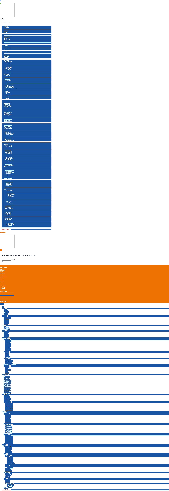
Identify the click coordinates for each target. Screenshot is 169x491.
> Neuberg (7, 97)
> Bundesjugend (8, 213)
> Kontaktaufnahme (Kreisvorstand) (8, 146)
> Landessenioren (8, 207)
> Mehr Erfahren (6, 487)
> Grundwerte (7, 75)
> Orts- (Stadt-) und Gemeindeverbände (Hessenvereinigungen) (8, 111)
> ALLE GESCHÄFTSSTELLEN (8, 178)
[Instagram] (9, 295)
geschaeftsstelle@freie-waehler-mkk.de (6, 22)
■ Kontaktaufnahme (3, 287)
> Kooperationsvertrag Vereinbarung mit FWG (9, 87)
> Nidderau (7, 98)
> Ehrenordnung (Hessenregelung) (8, 70)
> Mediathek (6, 57)
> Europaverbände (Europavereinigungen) (8, 121)
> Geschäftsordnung (9, 61)
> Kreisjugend (7, 452)
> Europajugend (8, 220)
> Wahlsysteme (6, 129)
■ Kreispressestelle (3, 285)
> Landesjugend (8, 206)
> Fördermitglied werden (9, 84)
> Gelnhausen (7, 92)
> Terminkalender (7, 55)
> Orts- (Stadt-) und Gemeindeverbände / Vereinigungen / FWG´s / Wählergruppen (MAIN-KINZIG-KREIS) (8, 106)
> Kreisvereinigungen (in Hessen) (11, 195)
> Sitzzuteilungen (7, 39)
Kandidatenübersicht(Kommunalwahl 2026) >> (9, 135)
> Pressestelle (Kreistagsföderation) (9, 162)
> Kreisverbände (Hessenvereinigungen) (8, 114)
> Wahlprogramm (8, 80)
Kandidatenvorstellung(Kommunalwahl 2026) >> (9, 137)
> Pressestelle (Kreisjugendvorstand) (9, 174)
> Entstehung (6, 31)
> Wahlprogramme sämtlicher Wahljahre (8, 125)
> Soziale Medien (6, 56)
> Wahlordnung (8, 68)
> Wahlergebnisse (7, 126)
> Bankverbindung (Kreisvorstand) (8, 153)
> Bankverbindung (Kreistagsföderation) (9, 165)
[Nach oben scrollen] (1, 304)
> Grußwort (6, 26)
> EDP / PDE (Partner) (10, 224)
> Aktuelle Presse (7, 51)
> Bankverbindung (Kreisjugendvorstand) (9, 176)
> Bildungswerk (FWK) (9, 208)
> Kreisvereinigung (8, 185)
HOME (3, 307)
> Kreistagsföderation (9, 186)
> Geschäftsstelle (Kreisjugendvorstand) (9, 172)
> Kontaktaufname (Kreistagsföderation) (9, 158)
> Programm (7, 79)
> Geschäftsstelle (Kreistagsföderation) (9, 160)
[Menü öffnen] (1, 250)
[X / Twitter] (11, 295)
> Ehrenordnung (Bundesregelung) (8, 72)
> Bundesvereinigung (9, 211)
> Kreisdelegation (7, 28)
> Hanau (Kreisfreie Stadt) (8, 94)
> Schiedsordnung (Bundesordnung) (8, 67)
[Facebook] (1, 295)
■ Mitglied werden (2, 288)
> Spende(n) (7, 85)
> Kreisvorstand (6, 27)
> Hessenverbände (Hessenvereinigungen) (8, 116)
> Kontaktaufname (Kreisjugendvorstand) (9, 170)
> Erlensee (7, 91)
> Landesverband (10, 203)
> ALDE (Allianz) (9, 225)
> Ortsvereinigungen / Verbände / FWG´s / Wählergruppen (9, 183)
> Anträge (5, 38)
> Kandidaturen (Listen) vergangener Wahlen (8, 128)
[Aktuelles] (7, 295)
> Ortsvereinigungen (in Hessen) (10, 197)
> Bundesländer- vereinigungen (8, 215)
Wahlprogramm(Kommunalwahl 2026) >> (9, 140)
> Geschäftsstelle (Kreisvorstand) (8, 148)
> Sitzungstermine (7, 40)
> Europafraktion (8, 218)
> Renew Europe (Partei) (11, 223)
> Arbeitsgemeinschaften (11, 463)
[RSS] (5, 295)
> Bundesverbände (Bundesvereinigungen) (8, 119)
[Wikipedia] (13, 295)
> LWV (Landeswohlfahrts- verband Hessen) (8, 102)
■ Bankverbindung (2, 286)
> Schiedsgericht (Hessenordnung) (8, 64)
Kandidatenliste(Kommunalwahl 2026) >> (9, 133)
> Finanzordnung (8, 62)
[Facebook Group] (3, 295)
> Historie (5, 32)
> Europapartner (8, 219)
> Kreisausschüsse (7, 37)
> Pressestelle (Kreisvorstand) (8, 151)
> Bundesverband (8, 212)
